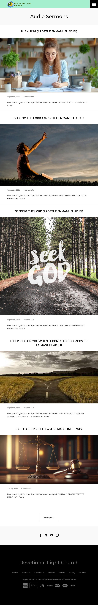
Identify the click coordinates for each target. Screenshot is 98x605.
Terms (62, 573)
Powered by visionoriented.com (64, 580)
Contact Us (39, 573)
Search (15, 573)
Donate (51, 573)
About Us (26, 573)
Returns (82, 573)
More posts (49, 517)
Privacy (72, 573)
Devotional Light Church (49, 562)
